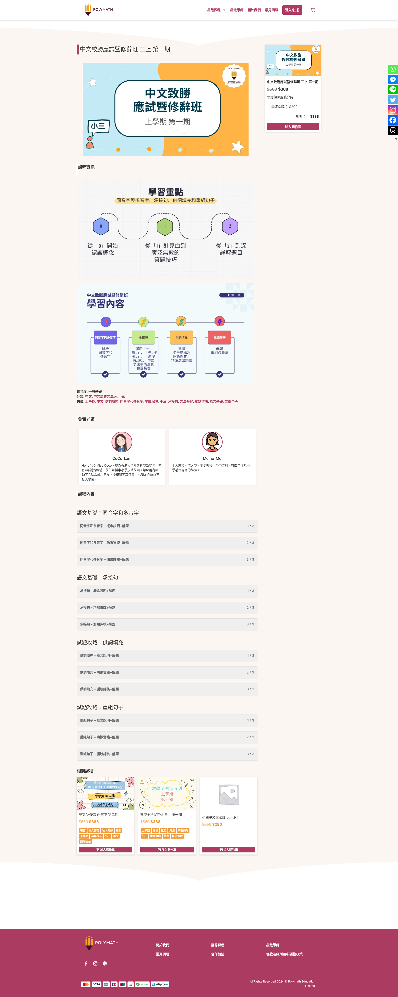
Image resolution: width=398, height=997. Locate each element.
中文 (88, 396)
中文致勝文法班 (105, 396)
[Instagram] (393, 110)
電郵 (118, 830)
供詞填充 (111, 401)
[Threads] (393, 130)
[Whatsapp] (393, 69)
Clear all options (280, 116)
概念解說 (177, 836)
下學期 (84, 836)
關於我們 (254, 10)
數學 (166, 836)
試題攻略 (201, 401)
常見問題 (271, 10)
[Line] (393, 89)
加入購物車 (293, 127)
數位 (163, 830)
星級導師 (236, 10)
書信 (83, 830)
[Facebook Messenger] (393, 79)
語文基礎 (216, 401)
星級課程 (214, 10)
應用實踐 (155, 836)
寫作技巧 (96, 836)
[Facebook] (393, 120)
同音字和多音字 (131, 401)
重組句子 (231, 401)
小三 (121, 396)
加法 (155, 830)
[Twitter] (393, 99)
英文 (116, 836)
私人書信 (94, 830)
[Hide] (396, 139)
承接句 (173, 401)
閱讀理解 (85, 841)
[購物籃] (312, 10)
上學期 (90, 401)
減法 (172, 830)
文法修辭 (186, 401)
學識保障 (151, 401)
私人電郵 (107, 830)
